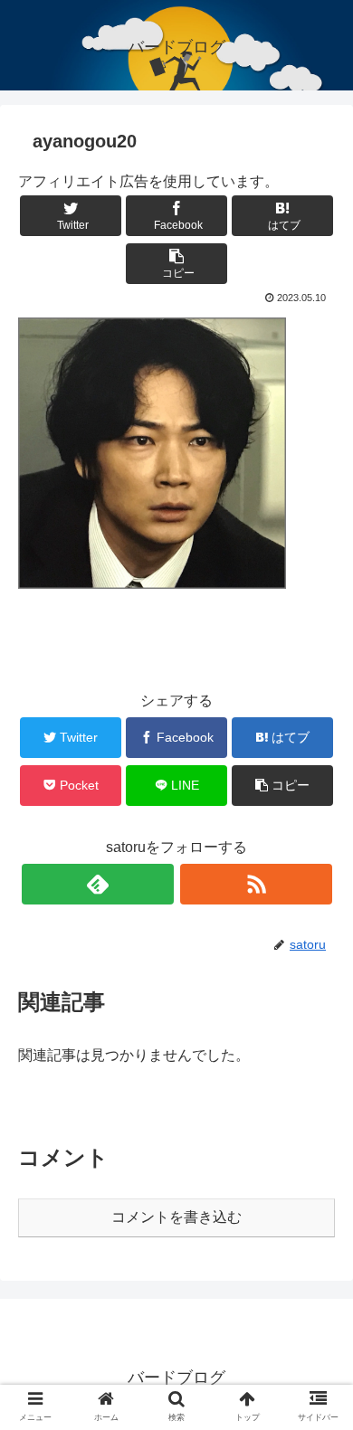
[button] (317, 1413)
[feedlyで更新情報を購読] (98, 884)
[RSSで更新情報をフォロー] (256, 884)
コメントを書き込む (176, 1217)
